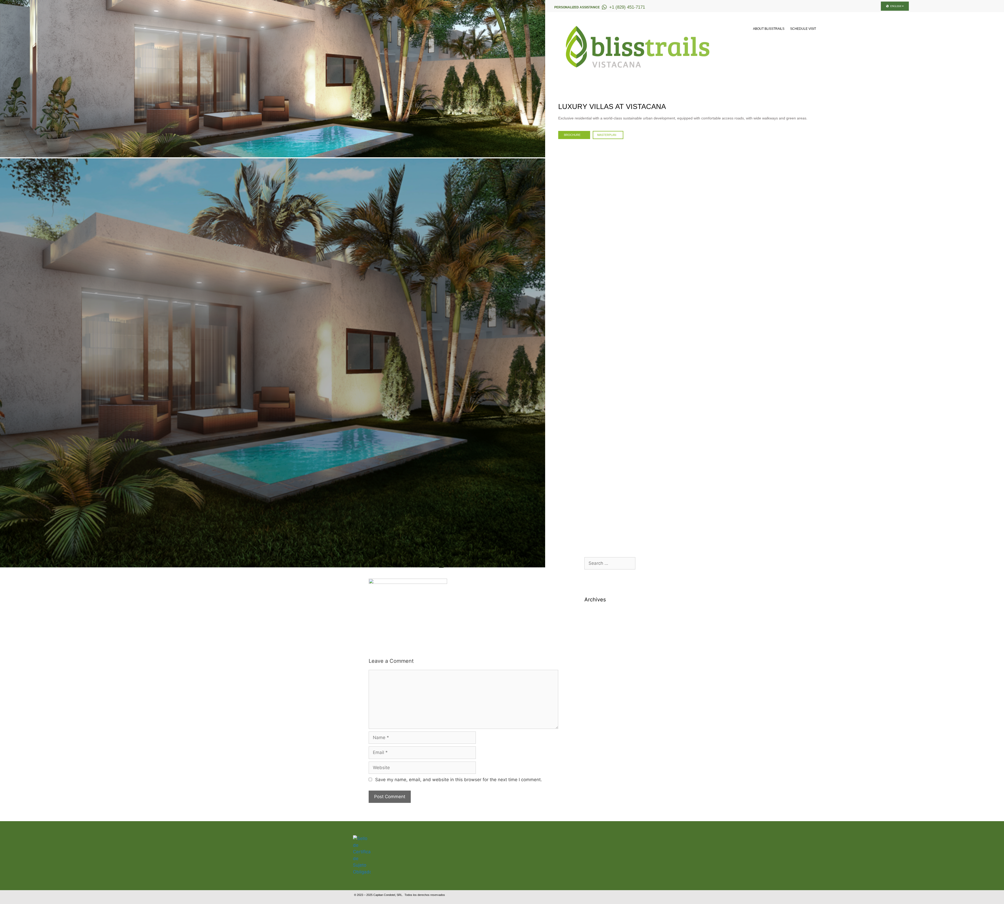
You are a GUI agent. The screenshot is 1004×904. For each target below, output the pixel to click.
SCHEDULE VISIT (803, 29)
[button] (4, 78)
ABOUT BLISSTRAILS (768, 29)
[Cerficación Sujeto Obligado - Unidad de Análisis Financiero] (362, 871)
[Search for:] (609, 563)
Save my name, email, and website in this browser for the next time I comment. (458, 779)
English (895, 6)
